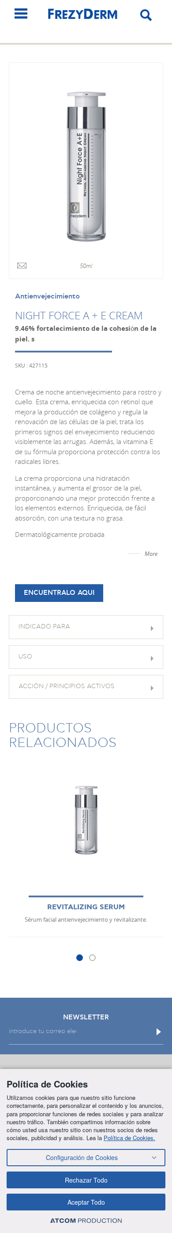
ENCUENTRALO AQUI (59, 593)
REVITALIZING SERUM (86, 907)
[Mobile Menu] (21, 13)
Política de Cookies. (129, 1137)
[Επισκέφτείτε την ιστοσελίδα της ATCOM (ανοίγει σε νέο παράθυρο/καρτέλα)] (86, 1220)
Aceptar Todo (86, 1202)
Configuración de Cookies (82, 1157)
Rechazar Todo (86, 1180)
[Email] (21, 266)
